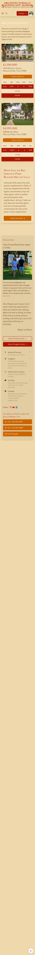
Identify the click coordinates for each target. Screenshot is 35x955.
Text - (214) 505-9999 (15, 428)
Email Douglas (12, 434)
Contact (21, 13)
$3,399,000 (10, 64)
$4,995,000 (10, 128)
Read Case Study (16, 218)
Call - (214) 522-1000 (15, 422)
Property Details (16, 76)
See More (6, 296)
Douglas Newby (8, 240)
